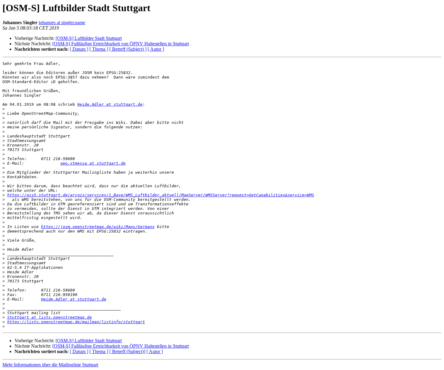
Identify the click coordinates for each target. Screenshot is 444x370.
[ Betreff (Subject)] (127, 351)
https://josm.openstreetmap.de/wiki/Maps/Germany (98, 226)
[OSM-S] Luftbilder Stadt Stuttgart (89, 38)
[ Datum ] (79, 49)
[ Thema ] (98, 49)
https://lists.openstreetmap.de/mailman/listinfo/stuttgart (76, 322)
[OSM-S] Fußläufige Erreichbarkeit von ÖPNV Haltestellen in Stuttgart (120, 43)
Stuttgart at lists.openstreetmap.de (49, 317)
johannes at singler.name (62, 22)
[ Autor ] (156, 49)
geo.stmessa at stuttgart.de (93, 163)
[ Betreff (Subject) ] (127, 49)
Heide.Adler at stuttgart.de (110, 104)
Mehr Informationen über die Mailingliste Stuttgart (50, 364)
